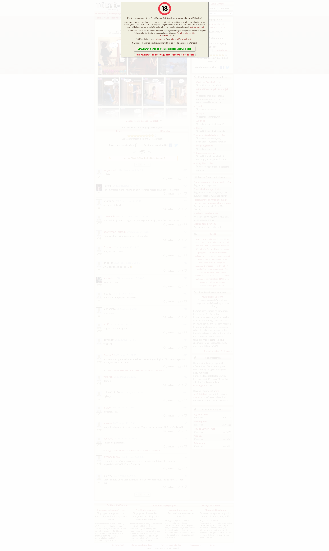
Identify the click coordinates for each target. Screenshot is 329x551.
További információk (186, 33)
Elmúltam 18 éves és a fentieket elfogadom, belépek (164, 49)
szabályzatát (160, 39)
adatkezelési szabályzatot (182, 39)
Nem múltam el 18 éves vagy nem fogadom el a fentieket (165, 54)
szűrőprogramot (197, 27)
